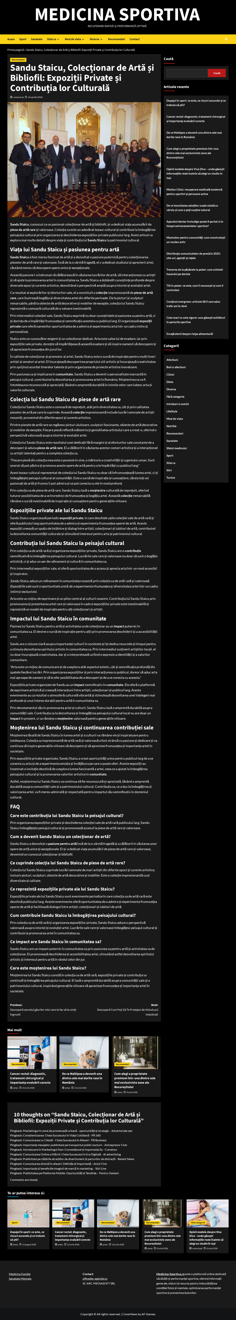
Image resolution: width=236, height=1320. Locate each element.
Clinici (170, 374)
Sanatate (36, 39)
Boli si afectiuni (176, 367)
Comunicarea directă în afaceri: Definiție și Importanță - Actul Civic (65, 1163)
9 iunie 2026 (132, 1092)
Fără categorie (175, 396)
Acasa (11, 39)
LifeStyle (171, 411)
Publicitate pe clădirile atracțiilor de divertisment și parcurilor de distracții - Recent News (78, 1159)
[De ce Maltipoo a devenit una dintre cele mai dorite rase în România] (84, 1052)
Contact (135, 39)
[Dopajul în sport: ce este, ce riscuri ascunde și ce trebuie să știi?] (28, 1213)
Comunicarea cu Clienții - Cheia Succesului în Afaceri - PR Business (65, 1140)
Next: (127, 1009)
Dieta (169, 381)
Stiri (169, 470)
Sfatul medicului (176, 448)
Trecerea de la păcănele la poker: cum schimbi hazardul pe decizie (194, 272)
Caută (168, 58)
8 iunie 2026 (212, 1248)
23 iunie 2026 (28, 1088)
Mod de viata (73, 39)
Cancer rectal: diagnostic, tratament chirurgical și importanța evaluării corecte (30, 1078)
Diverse (94, 39)
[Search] (226, 39)
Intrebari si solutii (177, 404)
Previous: (43, 1009)
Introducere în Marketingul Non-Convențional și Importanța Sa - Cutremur (70, 1149)
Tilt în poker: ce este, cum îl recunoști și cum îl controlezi (194, 288)
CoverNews (129, 1314)
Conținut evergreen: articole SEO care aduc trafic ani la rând (193, 304)
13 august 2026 (29, 1244)
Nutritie (171, 426)
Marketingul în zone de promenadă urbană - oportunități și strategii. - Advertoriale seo (77, 1130)
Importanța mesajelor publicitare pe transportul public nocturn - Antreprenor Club (75, 1145)
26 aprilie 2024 (35, 97)
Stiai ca (51, 39)
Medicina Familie (19, 1274)
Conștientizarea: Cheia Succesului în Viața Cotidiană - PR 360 (62, 1135)
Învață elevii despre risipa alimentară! (189, 333)
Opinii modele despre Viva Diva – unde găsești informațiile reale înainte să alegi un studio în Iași (195, 173)
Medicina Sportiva (117, 15)
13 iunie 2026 (80, 1088)
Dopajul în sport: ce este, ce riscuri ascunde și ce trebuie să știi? (196, 103)
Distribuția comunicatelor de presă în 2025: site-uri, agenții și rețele (193, 256)
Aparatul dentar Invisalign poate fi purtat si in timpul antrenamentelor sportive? (194, 224)
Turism (170, 477)
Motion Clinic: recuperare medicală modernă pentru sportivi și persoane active (194, 192)
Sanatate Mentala (20, 1278)
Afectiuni (172, 359)
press (15, 1088)
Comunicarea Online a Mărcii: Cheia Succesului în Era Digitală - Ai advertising (72, 1154)
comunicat (18, 97)
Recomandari (116, 39)
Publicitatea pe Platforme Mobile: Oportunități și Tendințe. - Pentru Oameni (71, 1173)
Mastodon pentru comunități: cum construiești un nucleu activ (195, 240)
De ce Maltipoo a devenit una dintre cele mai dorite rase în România (82, 1078)
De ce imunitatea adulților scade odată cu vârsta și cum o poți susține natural (192, 208)
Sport (22, 39)
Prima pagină (15, 50)
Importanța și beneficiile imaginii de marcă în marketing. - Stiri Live (64, 1168)
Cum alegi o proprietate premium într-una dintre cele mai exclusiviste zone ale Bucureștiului (134, 1080)
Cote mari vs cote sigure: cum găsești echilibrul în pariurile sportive (195, 320)
